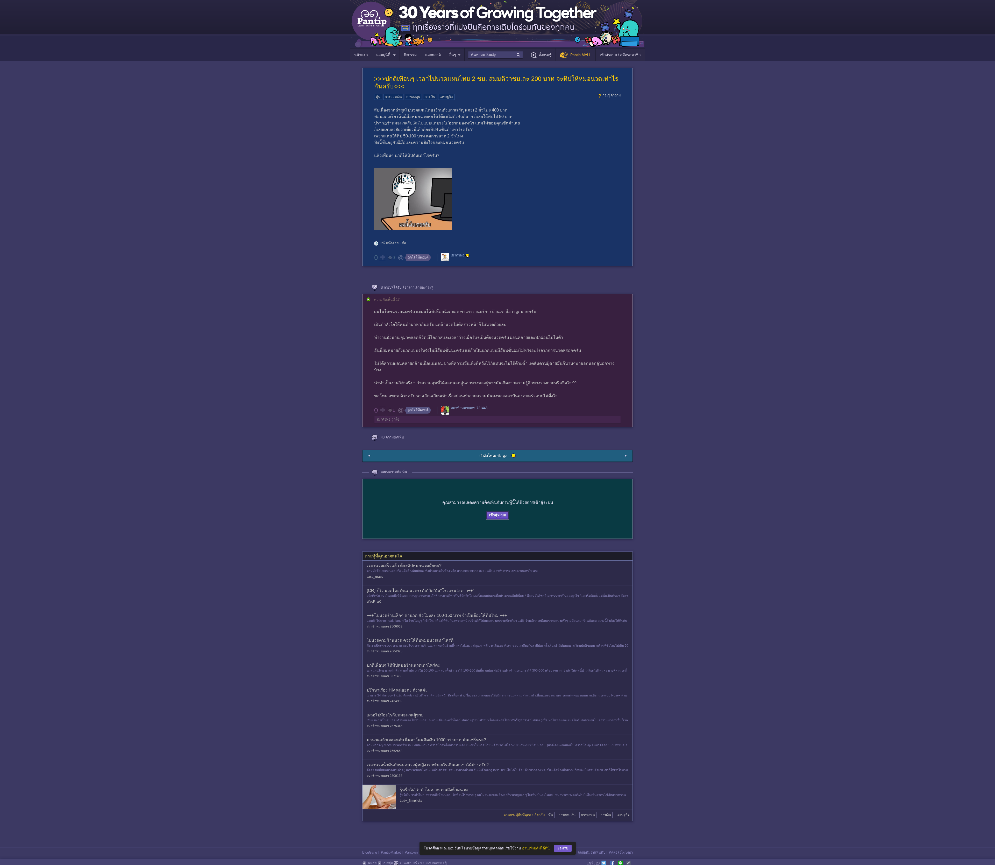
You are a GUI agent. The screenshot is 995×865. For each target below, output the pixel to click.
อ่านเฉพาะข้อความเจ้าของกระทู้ (423, 862)
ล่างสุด (388, 862)
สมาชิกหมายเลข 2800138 (384, 776)
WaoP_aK (374, 601)
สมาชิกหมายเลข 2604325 (384, 651)
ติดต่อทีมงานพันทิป (591, 852)
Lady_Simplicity (411, 801)
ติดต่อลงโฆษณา (621, 852)
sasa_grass (375, 576)
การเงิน (430, 97)
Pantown (411, 852)
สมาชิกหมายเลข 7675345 (384, 726)
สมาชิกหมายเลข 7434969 (384, 701)
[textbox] (495, 55)
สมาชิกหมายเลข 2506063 (384, 626)
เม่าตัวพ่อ (457, 255)
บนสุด (372, 862)
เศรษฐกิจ (446, 97)
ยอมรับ (562, 848)
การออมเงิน (393, 97)
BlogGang (369, 852)
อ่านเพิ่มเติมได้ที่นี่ (536, 848)
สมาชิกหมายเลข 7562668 (384, 751)
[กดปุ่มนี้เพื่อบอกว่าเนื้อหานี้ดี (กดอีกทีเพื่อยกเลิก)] (382, 257)
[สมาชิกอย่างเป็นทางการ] (467, 256)
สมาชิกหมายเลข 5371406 (384, 676)
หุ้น (378, 97)
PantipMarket (391, 852)
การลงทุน (413, 97)
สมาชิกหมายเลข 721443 (469, 408)
